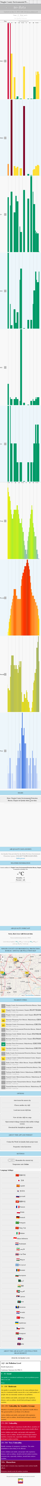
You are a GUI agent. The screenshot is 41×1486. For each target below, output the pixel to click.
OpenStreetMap (29, 995)
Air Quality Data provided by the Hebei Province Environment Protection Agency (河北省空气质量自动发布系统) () (20, 856)
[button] (2, 973)
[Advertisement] (20, 824)
